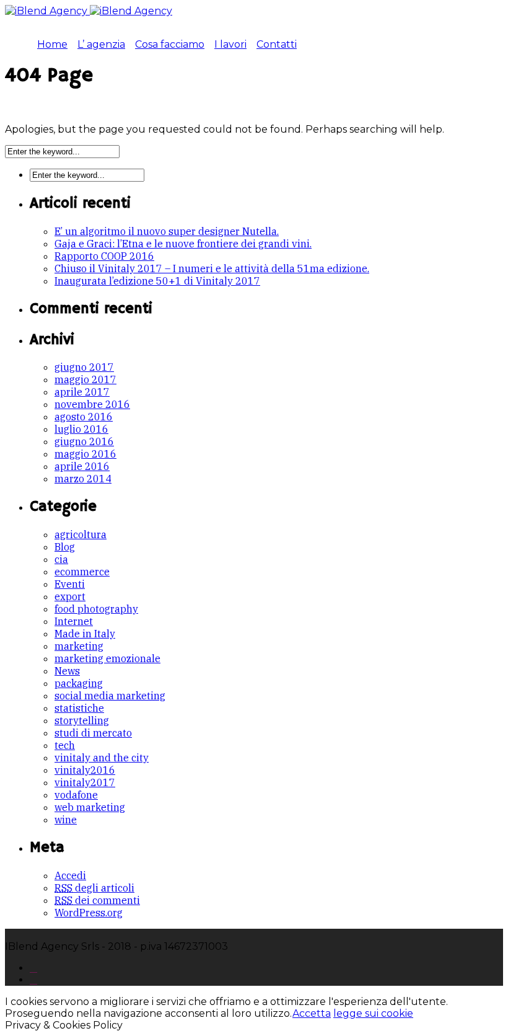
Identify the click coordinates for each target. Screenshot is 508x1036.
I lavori (230, 44)
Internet (74, 621)
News (67, 671)
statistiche (79, 708)
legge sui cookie (373, 1013)
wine (66, 819)
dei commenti (97, 900)
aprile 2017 (82, 392)
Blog (65, 547)
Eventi (70, 584)
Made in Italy (85, 633)
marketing (79, 646)
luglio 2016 (81, 429)
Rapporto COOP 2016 (104, 256)
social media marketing (110, 695)
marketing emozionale (107, 658)
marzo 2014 (83, 478)
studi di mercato (93, 733)
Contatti (276, 44)
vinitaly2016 (85, 770)
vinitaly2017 (85, 782)
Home (52, 44)
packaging (79, 683)
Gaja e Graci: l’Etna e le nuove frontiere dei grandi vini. (183, 243)
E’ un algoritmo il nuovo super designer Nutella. (167, 231)
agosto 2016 (84, 416)
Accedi (70, 875)
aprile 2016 (82, 466)
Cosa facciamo (169, 44)
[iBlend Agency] (88, 11)
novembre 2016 (92, 404)
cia (61, 559)
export (70, 596)
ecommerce (82, 571)
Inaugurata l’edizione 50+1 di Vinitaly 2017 (157, 281)
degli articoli (94, 888)
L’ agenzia (101, 44)
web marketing (90, 807)
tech (65, 745)
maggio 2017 (85, 379)
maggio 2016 (85, 454)
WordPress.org (89, 912)
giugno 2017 (84, 367)
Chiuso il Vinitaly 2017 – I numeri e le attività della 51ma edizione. (212, 268)
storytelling (82, 720)
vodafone (76, 795)
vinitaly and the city (102, 757)
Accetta (311, 1013)
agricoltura (81, 534)
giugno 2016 (84, 441)
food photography (96, 609)
